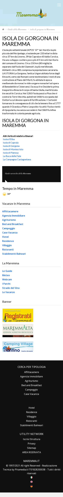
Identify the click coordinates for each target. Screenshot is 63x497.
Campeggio (8, 228)
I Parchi (6, 283)
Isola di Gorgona (11, 145)
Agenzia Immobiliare (13, 215)
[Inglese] (31, 481)
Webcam (7, 279)
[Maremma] (31, 12)
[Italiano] (31, 477)
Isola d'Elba (9, 139)
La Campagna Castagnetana (17, 159)
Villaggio (7, 245)
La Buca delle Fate (12, 156)
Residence (8, 241)
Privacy (31, 443)
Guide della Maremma (17, 29)
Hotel (5, 236)
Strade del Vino (11, 288)
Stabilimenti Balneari (14, 253)
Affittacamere (10, 211)
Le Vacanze (8, 292)
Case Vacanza (9, 232)
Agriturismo (9, 219)
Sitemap (31, 448)
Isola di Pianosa (10, 152)
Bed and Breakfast (12, 224)
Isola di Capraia (10, 142)
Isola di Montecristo (13, 149)
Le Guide (7, 271)
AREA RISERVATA (31, 452)
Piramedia (20, 469)
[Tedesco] (31, 486)
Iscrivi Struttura (31, 439)
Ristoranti (8, 249)
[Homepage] (3, 29)
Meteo (6, 275)
